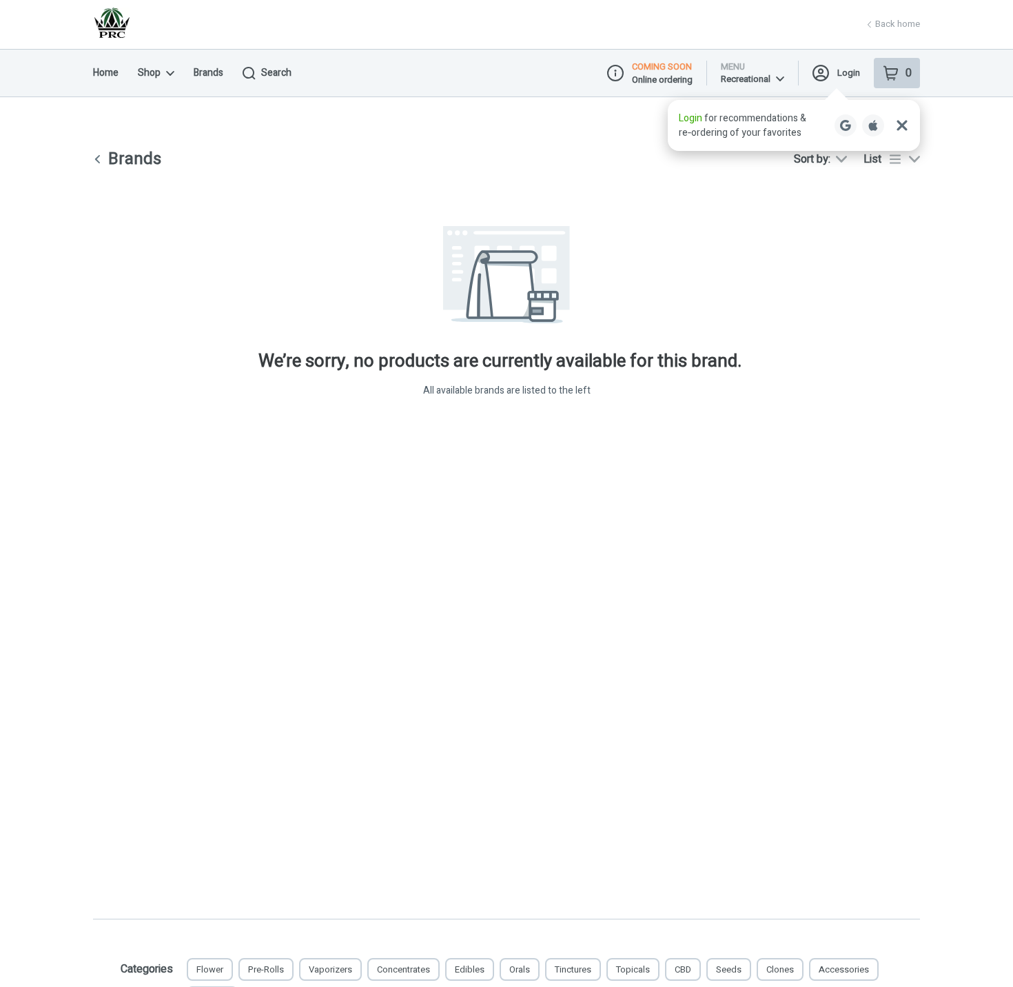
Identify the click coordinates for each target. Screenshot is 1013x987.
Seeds (728, 969)
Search (276, 72)
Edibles (469, 969)
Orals (519, 969)
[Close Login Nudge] (902, 125)
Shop (149, 72)
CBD (683, 969)
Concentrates (403, 969)
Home (106, 72)
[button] (794, 125)
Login (848, 72)
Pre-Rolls (266, 969)
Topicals (633, 969)
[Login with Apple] (873, 125)
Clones (780, 969)
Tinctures (573, 969)
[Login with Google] (846, 125)
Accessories (844, 969)
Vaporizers (330, 969)
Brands (208, 72)
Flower (209, 969)
